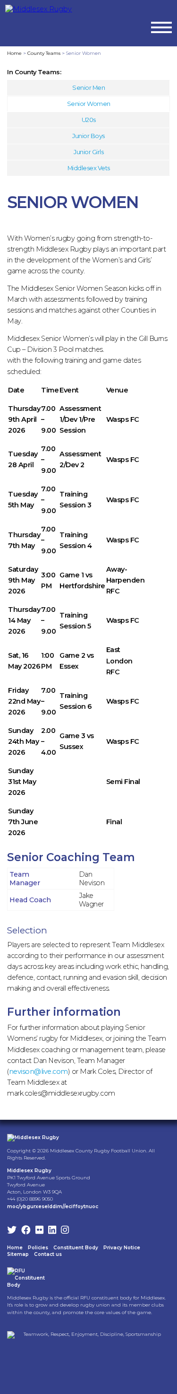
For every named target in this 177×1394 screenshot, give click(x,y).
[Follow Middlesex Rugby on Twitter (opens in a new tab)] (12, 1231)
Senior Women (88, 103)
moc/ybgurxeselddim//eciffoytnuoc (52, 1206)
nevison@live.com (38, 1071)
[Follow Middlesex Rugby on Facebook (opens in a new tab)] (26, 1231)
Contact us (48, 1254)
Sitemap (18, 1254)
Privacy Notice (121, 1248)
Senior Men (88, 87)
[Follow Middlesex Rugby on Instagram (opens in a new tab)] (65, 1231)
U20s (89, 119)
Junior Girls (88, 152)
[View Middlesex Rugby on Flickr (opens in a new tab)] (39, 1231)
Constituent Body (75, 1248)
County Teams (43, 53)
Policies (38, 1248)
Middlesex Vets (88, 168)
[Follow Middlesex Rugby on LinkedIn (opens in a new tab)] (52, 1231)
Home (14, 53)
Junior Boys (88, 135)
